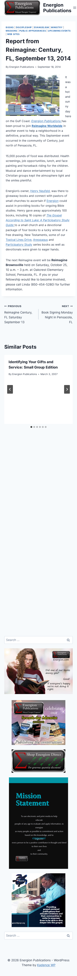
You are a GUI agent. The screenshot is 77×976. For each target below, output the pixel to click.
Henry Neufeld (40, 191)
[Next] (67, 389)
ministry (56, 27)
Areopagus (40, 239)
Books (10, 27)
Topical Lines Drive (19, 239)
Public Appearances (32, 30)
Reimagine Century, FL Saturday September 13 (18, 314)
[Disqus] (38, 492)
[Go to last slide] (10, 389)
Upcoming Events (59, 30)
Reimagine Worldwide (47, 126)
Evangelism (41, 27)
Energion (53, 201)
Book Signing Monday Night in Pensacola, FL (57, 314)
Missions (11, 30)
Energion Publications (21, 66)
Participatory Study (19, 244)
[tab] (31, 427)
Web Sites (13, 34)
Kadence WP (46, 965)
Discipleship (24, 27)
